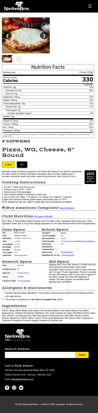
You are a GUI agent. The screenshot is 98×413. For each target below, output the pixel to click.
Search (82, 355)
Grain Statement (67, 252)
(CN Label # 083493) (43, 216)
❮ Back (8, 164)
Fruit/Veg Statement (88, 241)
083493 (63, 233)
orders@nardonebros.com (21, 379)
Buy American (25, 281)
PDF (22, 164)
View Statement (66, 208)
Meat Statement (68, 255)
